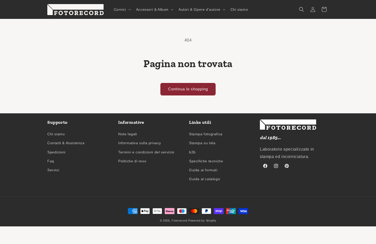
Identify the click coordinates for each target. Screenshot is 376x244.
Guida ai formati (203, 170)
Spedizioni (56, 152)
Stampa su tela (202, 143)
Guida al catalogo (204, 179)
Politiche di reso (132, 161)
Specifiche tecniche (206, 161)
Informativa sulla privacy (139, 143)
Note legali (127, 134)
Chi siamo (56, 134)
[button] (122, 9)
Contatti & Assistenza (66, 143)
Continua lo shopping (188, 89)
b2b (192, 152)
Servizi (53, 170)
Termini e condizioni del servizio (146, 152)
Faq (50, 161)
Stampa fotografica (206, 134)
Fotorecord (179, 220)
